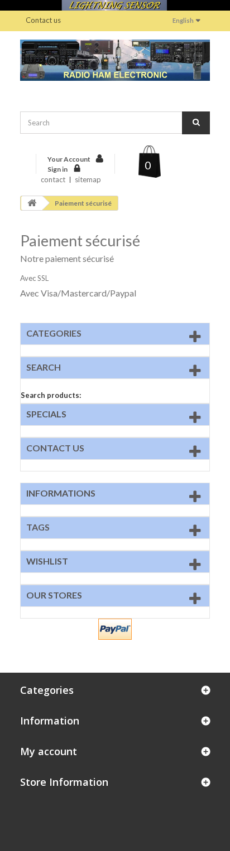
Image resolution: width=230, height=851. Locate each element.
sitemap (88, 179)
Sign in (58, 169)
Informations (60, 493)
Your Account (68, 159)
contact (53, 179)
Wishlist (47, 561)
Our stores (54, 595)
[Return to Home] (31, 203)
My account (48, 751)
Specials (46, 414)
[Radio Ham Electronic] (115, 60)
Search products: (51, 395)
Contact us (43, 20)
